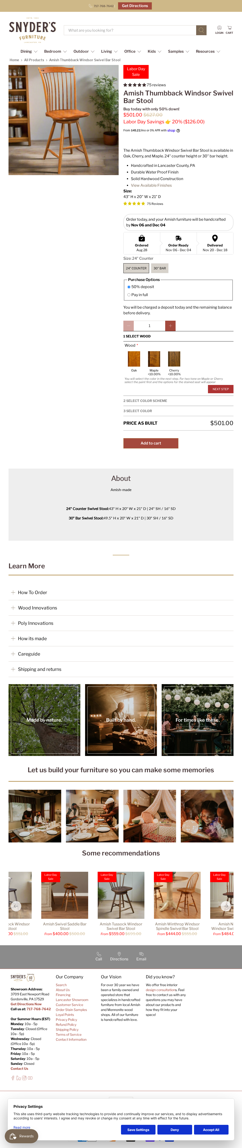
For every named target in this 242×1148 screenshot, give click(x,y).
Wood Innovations (37, 608)
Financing (63, 995)
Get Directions (135, 6)
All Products (34, 60)
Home (14, 60)
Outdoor (81, 51)
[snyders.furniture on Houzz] (18, 1079)
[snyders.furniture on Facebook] (13, 1079)
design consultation (160, 990)
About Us (63, 990)
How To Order (32, 592)
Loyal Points (65, 1015)
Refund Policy (66, 1025)
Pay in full (139, 295)
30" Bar (160, 268)
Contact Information (71, 1039)
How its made (32, 638)
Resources (205, 51)
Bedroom (52, 51)
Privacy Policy (66, 1020)
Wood (130, 345)
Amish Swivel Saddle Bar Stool (64, 926)
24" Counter (136, 268)
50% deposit (142, 287)
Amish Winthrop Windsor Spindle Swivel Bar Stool (177, 926)
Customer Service (69, 1005)
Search (61, 985)
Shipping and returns (39, 669)
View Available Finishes (151, 185)
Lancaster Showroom (72, 1000)
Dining (26, 51)
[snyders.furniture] (32, 30)
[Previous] (16, 906)
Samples (176, 51)
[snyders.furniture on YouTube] (30, 1079)
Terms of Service (69, 1034)
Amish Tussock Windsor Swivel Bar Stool (121, 926)
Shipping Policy (67, 1029)
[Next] (226, 906)
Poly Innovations (35, 623)
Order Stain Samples (71, 1010)
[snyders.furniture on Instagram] (24, 1079)
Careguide (29, 654)
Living (106, 51)
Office (129, 51)
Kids (152, 51)
